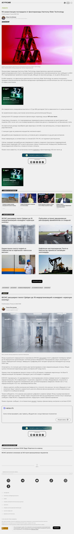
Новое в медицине (24, 287)
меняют (34, 401)
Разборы (47, 287)
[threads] (65, 480)
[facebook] (8, 486)
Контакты (6, 504)
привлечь (36, 150)
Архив (5, 498)
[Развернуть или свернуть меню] (71, 3)
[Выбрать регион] (65, 3)
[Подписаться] (71, 474)
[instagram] (8, 480)
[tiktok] (51, 480)
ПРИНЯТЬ (56, 527)
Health (5, 293)
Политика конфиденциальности (11, 495)
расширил (43, 358)
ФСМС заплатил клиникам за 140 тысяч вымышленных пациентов (25, 453)
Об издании (6, 492)
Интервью (5, 287)
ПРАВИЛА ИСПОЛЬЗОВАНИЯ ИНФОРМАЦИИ (12, 507)
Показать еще (37, 281)
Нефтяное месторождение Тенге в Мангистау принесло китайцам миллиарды (53, 250)
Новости (5, 8)
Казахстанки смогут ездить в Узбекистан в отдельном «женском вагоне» (17, 250)
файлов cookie (34, 529)
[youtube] (37, 480)
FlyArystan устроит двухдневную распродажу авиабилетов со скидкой (55, 219)
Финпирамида (5, 21)
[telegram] (22, 480)
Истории (13, 287)
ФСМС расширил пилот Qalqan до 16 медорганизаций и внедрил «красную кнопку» (18, 220)
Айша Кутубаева (11, 17)
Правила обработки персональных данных (13, 501)
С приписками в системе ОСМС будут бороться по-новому (22, 448)
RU (68, 3)
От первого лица (37, 287)
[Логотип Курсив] (6, 2)
